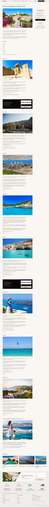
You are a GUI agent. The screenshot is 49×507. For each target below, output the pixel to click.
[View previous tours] (43, 454)
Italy (17, 496)
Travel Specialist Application (6, 500)
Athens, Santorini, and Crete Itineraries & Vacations (12, 94)
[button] (40, 23)
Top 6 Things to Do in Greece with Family (9, 183)
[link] (10, 462)
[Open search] (28, 1)
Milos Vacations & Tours (9, 274)
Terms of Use (40, 505)
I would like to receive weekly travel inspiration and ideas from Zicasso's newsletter (26, 105)
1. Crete (4, 43)
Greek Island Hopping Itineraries (16, 447)
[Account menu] (45, 1)
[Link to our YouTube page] (37, 496)
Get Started (40, 19)
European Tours (6, 4)
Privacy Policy (36, 505)
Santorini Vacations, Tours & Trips (10, 329)
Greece (18, 497)
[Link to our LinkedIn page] (35, 496)
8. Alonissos (4, 53)
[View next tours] (45, 454)
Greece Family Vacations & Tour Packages (16, 444)
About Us (4, 496)
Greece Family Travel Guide (17, 4)
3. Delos (4, 46)
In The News (4, 497)
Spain (18, 500)
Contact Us (4, 502)
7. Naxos (4, 51)
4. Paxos (4, 47)
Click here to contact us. (13, 493)
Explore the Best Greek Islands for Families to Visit (9, 54)
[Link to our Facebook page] (32, 496)
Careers (4, 501)
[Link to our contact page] (40, 496)
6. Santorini (4, 50)
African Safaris (19, 502)
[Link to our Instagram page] (34, 496)
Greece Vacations (11, 4)
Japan (18, 501)
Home (3, 4)
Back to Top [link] (4, 96)
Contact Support (44, 505)
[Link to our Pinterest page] (39, 496)
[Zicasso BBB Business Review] (42, 485)
